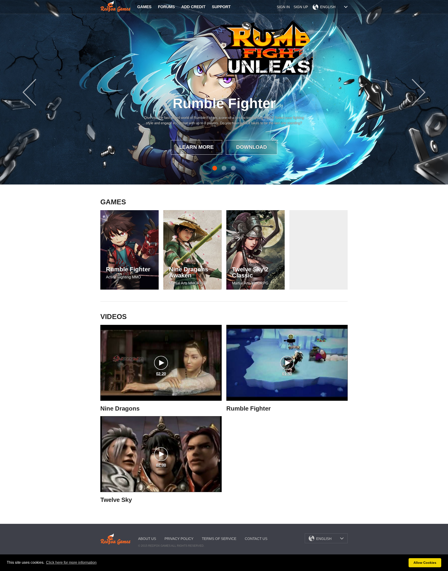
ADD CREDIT (193, 7)
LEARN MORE (196, 147)
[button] (404, 563)
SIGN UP (301, 7)
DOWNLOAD (251, 147)
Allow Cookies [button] (424, 562)
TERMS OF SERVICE (219, 539)
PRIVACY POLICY (178, 539)
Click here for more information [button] (71, 562)
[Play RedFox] (115, 6)
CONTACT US (256, 539)
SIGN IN (283, 7)
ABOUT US (147, 539)
